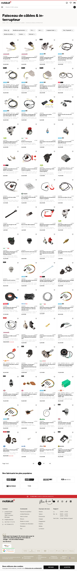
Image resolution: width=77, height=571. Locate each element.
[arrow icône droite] (50, 463)
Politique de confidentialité (54, 557)
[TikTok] (66, 501)
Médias (40, 526)
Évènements (42, 516)
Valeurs (40, 514)
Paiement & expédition (25, 511)
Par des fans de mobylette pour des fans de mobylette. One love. (11, 558)
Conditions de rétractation (26, 524)
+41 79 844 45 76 (9, 524)
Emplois (41, 524)
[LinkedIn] (70, 501)
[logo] (6, 2)
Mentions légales (64, 557)
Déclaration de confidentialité (33, 568)
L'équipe (41, 519)
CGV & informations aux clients (42, 557)
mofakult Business (24, 514)
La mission (41, 528)
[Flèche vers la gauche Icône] (33, 463)
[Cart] (74, 3)
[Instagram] (62, 501)
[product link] (11, 52)
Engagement (42, 521)
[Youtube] (53, 501)
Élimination (22, 526)
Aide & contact (24, 516)
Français (73, 558)
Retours (22, 519)
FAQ (21, 528)
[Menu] (11, 545)
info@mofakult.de (9, 519)
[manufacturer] (11, 479)
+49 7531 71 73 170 (10, 522)
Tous (29, 486)
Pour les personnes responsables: (28, 557)
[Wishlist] (70, 3)
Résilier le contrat (24, 521)
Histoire (41, 511)
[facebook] (58, 501)
